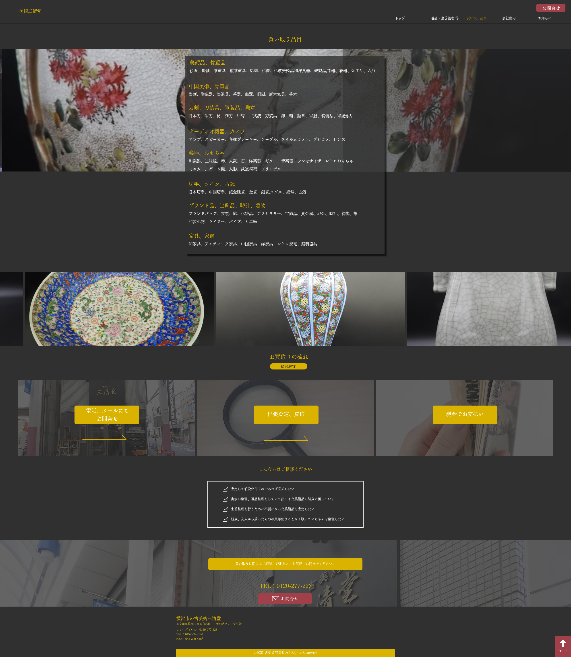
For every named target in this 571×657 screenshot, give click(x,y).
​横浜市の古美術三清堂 (198, 618)
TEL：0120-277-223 (286, 586)
